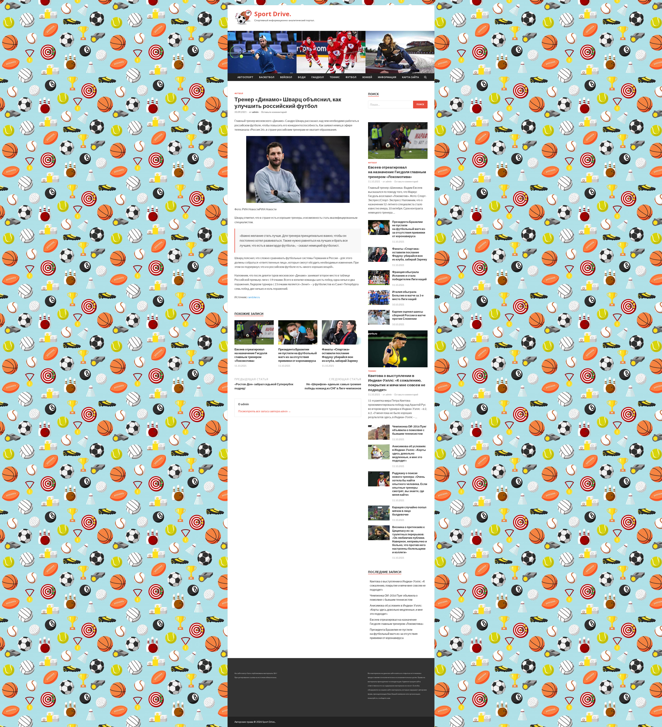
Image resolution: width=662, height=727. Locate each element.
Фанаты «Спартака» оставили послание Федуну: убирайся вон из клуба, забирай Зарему (340, 354)
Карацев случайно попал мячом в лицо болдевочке (409, 511)
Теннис (335, 77)
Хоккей (367, 77)
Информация (387, 77)
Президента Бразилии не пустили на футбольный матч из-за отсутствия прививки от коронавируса (297, 354)
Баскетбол (266, 77)
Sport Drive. (272, 14)
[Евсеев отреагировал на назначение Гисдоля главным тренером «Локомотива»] (254, 345)
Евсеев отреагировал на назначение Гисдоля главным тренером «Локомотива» (250, 354)
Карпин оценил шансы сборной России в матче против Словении (409, 315)
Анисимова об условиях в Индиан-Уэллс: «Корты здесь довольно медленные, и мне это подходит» (409, 453)
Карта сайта (410, 77)
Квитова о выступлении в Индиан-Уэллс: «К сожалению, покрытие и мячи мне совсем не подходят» (398, 585)
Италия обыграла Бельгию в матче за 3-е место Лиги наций (408, 295)
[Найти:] (398, 104)
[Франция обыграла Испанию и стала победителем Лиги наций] (379, 284)
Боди (301, 77)
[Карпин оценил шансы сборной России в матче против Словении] (379, 323)
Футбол (350, 77)
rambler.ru (254, 297)
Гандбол (317, 77)
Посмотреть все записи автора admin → (264, 411)
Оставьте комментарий (274, 112)
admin (255, 112)
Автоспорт (245, 77)
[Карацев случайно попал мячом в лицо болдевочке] (379, 519)
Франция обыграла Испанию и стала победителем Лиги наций (409, 275)
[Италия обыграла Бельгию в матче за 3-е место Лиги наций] (379, 303)
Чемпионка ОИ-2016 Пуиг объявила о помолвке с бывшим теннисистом (409, 430)
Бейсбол (286, 77)
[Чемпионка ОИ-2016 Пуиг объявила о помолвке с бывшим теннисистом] (379, 438)
